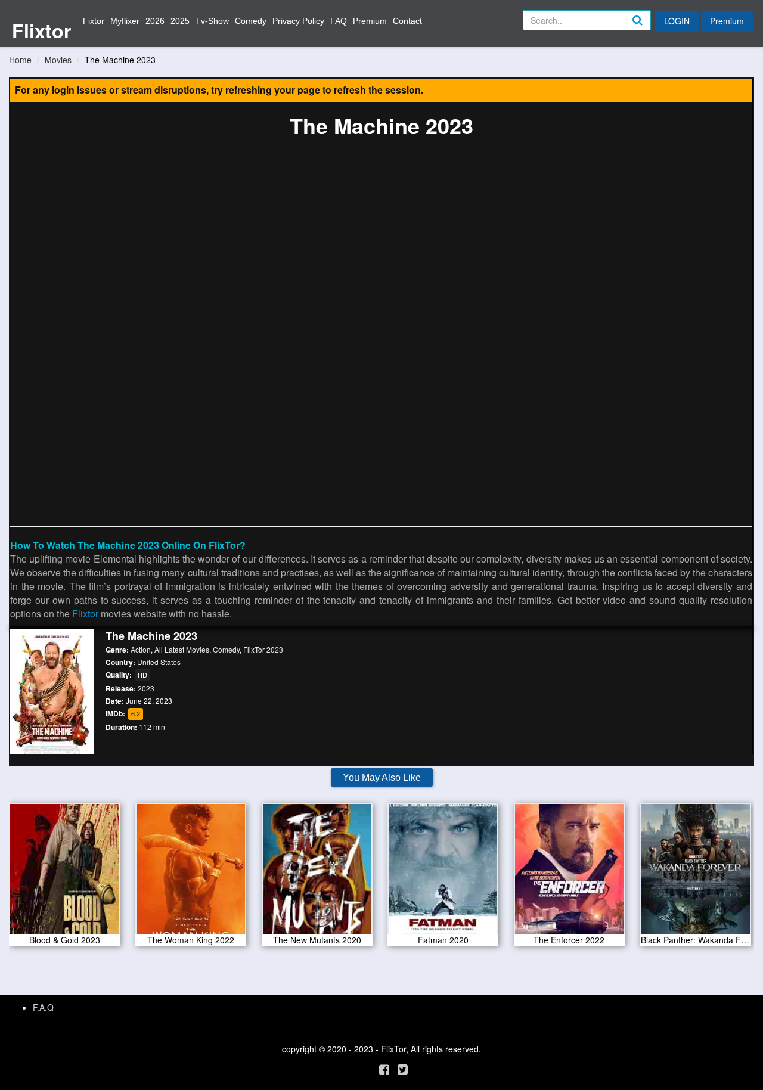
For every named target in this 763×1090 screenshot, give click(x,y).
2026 (155, 21)
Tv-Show (212, 21)
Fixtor (93, 21)
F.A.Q (43, 1007)
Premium (370, 21)
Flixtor (41, 30)
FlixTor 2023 (263, 649)
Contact (407, 21)
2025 (180, 21)
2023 (146, 688)
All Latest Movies (181, 649)
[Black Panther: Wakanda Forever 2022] (695, 873)
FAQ (338, 21)
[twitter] (403, 1068)
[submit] (650, 29)
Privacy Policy (298, 21)
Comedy (250, 21)
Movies (58, 60)
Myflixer (124, 21)
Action (141, 649)
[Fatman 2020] (443, 873)
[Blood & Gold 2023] (64, 873)
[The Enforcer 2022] (569, 873)
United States (159, 662)
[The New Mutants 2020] (317, 873)
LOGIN (677, 21)
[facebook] (384, 1068)
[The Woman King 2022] (191, 873)
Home (20, 60)
